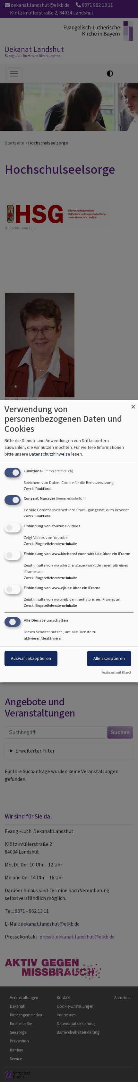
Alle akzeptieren (109, 658)
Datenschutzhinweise (49, 454)
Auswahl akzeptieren (31, 658)
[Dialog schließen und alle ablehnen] (133, 404)
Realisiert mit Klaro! (116, 672)
